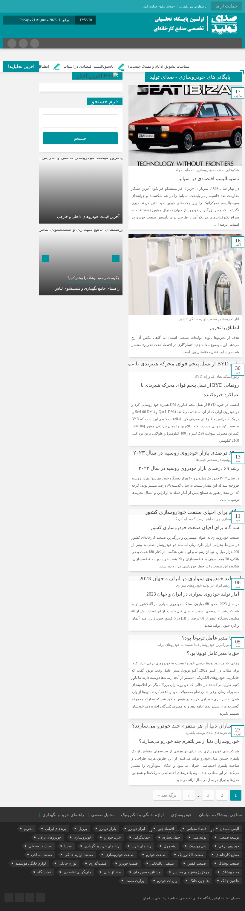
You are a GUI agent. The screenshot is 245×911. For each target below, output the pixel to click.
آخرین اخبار (89, 76)
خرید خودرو (112, 837)
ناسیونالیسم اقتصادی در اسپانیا (105, 66)
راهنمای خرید (141, 846)
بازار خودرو (107, 829)
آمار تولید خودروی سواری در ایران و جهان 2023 (192, 593)
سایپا (68, 846)
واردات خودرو (167, 881)
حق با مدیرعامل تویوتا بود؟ (213, 653)
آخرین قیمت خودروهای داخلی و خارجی (88, 216)
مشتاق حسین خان (146, 872)
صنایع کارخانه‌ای (227, 855)
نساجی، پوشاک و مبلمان (220, 815)
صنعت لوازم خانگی (79, 855)
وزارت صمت (135, 881)
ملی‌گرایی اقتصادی (77, 872)
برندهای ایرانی (55, 829)
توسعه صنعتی (229, 837)
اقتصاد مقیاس (196, 829)
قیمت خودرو (128, 863)
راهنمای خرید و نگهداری (63, 815)
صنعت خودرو (156, 855)
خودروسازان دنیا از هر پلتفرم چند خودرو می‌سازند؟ (189, 741)
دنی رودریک (197, 846)
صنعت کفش (196, 863)
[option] (80, 191)
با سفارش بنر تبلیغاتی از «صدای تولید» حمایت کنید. (174, 6)
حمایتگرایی (141, 837)
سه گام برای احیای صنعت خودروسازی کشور (194, 527)
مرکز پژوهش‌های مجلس (191, 872)
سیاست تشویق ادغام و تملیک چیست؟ (175, 66)
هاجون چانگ (230, 881)
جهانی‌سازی (171, 837)
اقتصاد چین (165, 829)
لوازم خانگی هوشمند (31, 863)
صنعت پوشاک (228, 863)
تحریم (28, 829)
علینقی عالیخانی (162, 863)
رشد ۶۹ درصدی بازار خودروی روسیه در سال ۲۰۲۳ (189, 468)
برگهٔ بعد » (167, 795)
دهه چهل (170, 846)
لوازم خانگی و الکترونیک (142, 815)
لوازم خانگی (67, 863)
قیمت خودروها (177, 830)
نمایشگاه (44, 872)
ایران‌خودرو (136, 829)
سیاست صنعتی (40, 846)
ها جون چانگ (199, 881)
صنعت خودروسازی (119, 855)
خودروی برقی (229, 846)
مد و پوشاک (230, 872)
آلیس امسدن (229, 829)
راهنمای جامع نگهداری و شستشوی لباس (87, 288)
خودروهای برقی (49, 837)
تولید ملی (199, 837)
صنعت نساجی (41, 855)
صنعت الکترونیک (190, 855)
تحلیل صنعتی (102, 815)
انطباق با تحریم (53, 66)
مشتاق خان (112, 872)
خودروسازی (181, 815)
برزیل (83, 829)
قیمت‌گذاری (98, 863)
